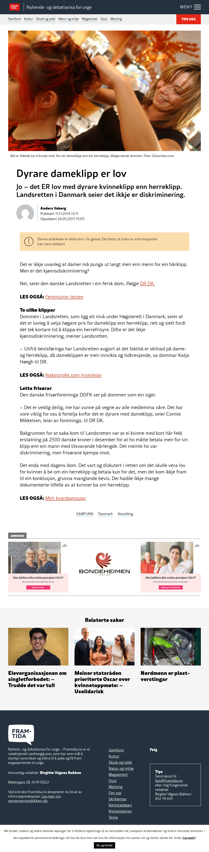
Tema (113, 817)
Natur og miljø (68, 19)
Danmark (105, 514)
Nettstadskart (120, 805)
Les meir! (189, 837)
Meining (116, 19)
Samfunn (14, 19)
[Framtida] (16, 7)
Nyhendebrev (120, 811)
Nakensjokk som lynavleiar (73, 375)
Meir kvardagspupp (65, 498)
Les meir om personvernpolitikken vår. (34, 798)
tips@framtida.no (169, 780)
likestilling (125, 514)
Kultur (28, 19)
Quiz (104, 19)
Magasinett (90, 19)
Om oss (115, 793)
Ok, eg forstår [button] (104, 845)
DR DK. (147, 283)
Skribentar (118, 799)
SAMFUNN (84, 514)
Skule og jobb (45, 19)
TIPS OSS (188, 19)
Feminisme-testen (64, 296)
